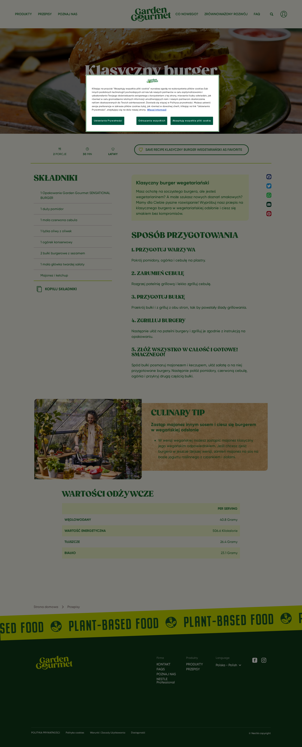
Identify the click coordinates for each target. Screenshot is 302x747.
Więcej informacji (156, 109)
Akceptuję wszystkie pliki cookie (192, 120)
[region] (152, 103)
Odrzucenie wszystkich (151, 120)
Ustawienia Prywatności (108, 120)
